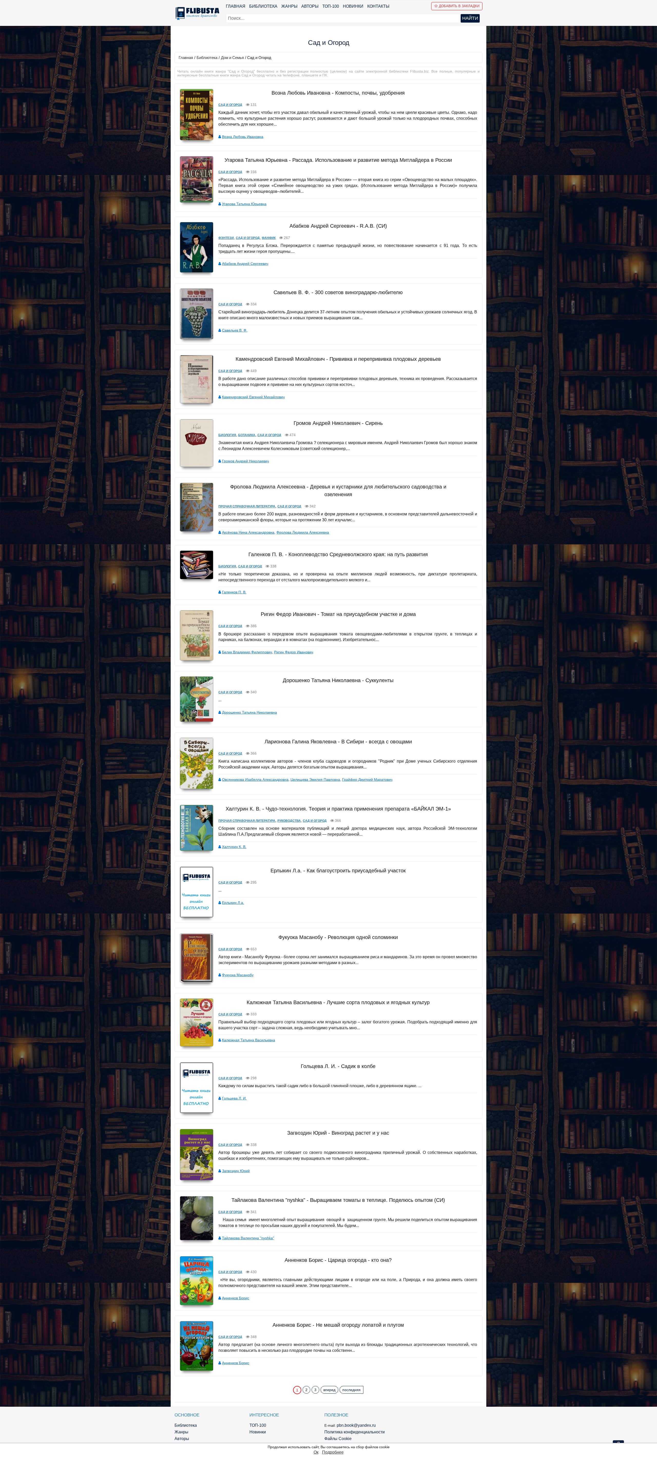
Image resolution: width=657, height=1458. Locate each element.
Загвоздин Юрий (236, 1171)
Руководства (289, 821)
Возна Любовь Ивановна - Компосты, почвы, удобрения (338, 93)
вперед (329, 1390)
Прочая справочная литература (246, 506)
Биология (227, 435)
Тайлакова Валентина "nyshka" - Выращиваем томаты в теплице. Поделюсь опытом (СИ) (338, 1200)
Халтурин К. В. (234, 847)
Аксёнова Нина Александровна (248, 532)
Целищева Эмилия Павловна (315, 779)
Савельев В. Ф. (234, 330)
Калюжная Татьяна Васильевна (248, 1040)
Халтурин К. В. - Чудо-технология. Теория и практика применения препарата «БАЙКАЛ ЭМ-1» (338, 809)
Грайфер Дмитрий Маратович (367, 779)
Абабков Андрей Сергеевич (245, 264)
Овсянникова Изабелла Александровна (255, 779)
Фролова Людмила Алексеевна (302, 532)
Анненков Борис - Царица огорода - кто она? (338, 1260)
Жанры (289, 6)
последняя (351, 1390)
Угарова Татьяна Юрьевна (244, 204)
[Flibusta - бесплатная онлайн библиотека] (196, 13)
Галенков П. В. (234, 592)
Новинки (353, 6)
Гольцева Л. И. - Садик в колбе (338, 1066)
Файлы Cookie (338, 1438)
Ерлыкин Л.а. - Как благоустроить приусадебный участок (338, 870)
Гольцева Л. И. (234, 1098)
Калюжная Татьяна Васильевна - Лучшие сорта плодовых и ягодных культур (338, 1002)
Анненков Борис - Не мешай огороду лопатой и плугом (338, 1325)
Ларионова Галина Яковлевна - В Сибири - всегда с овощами (338, 741)
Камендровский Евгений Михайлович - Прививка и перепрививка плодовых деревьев (338, 359)
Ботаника (246, 435)
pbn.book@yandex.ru (356, 1425)
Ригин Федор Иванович (293, 652)
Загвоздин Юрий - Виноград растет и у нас (338, 1133)
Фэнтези (226, 238)
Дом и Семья (232, 57)
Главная (235, 6)
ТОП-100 (330, 6)
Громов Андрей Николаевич (245, 461)
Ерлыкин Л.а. (233, 903)
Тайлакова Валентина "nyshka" (248, 1238)
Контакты (378, 6)
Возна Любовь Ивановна (242, 137)
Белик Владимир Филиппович (247, 652)
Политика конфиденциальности (354, 1432)
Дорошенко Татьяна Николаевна (249, 712)
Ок (316, 1452)
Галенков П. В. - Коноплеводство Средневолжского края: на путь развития (338, 554)
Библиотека (263, 6)
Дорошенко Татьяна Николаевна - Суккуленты (338, 680)
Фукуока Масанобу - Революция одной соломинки (338, 937)
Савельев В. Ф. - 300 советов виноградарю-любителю (338, 292)
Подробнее (333, 1452)
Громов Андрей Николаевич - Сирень (338, 423)
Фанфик (269, 238)
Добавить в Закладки (459, 6)
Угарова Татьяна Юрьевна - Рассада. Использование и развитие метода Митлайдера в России (338, 160)
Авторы (309, 6)
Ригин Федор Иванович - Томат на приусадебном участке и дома (338, 614)
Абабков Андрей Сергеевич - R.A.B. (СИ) (338, 226)
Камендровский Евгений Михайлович (253, 397)
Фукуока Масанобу (238, 975)
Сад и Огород (230, 105)
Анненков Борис (235, 1298)
